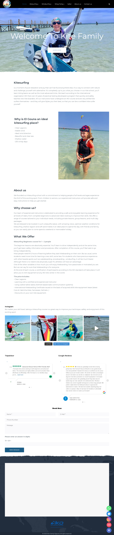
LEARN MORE (57, 50)
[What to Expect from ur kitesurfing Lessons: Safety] (70, 328)
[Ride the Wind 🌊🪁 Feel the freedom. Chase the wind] (17, 328)
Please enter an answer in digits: (17, 437)
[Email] (109, 524)
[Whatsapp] (109, 508)
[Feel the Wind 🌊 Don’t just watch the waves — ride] (44, 328)
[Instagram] (109, 519)
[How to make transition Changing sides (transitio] (96, 328)
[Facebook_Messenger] (109, 513)
